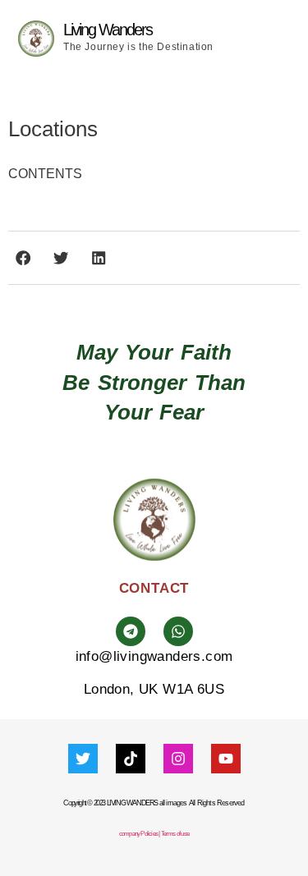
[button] (289, 38)
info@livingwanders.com (154, 656)
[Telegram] (130, 631)
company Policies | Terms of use (154, 833)
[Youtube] (226, 758)
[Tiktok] (130, 758)
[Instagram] (178, 758)
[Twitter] (83, 758)
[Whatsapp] (178, 631)
